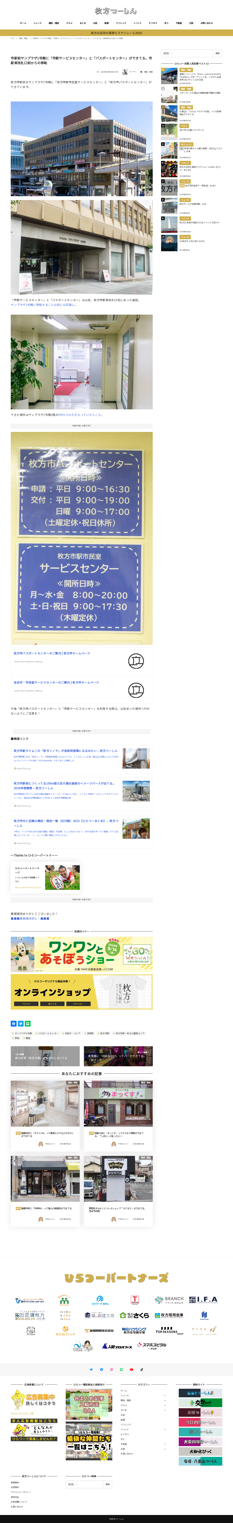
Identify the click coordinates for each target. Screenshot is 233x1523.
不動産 (179, 22)
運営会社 (15, 1496)
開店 (27, 1038)
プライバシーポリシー (21, 1492)
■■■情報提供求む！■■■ (30, 918)
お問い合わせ (207, 22)
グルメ (69, 22)
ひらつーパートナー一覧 (22, 1413)
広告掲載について (19, 1501)
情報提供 (15, 1482)
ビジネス (153, 22)
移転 (16, 1038)
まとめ (83, 22)
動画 (106, 22)
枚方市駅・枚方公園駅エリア (130, 1033)
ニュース (37, 22)
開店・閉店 (54, 22)
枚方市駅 (104, 1033)
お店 (95, 22)
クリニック (121, 22)
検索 (218, 53)
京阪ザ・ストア (72, 1033)
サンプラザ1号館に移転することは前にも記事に (43, 305)
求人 (166, 22)
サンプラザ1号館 (23, 1033)
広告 (191, 22)
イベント (137, 22)
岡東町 (90, 1033)
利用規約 (15, 1487)
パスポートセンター (48, 1033)
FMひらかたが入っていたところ (80, 415)
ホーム (23, 22)
